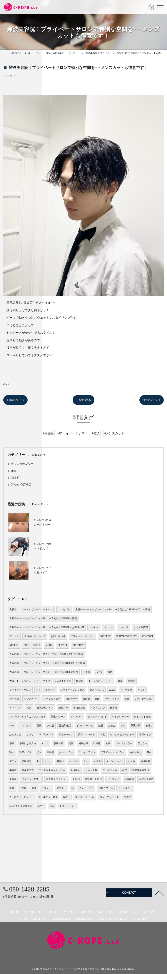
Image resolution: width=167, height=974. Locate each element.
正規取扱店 (65, 725)
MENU (49, 645)
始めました (15, 734)
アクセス (14, 636)
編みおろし (136, 752)
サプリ (30, 734)
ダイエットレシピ (97, 716)
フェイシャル (109, 770)
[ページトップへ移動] (159, 892)
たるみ (111, 725)
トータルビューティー (100, 681)
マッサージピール (84, 797)
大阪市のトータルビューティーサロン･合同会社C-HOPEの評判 (43, 618)
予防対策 (135, 725)
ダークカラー (66, 752)
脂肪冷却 (58, 743)
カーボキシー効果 (48, 797)
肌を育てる (28, 770)
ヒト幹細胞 (126, 690)
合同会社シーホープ (35, 636)
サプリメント (46, 734)
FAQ (25, 645)
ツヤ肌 (50, 725)
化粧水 (76, 779)
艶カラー (142, 743)
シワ (123, 725)
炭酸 (70, 743)
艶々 (11, 752)
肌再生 (127, 797)
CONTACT (147, 636)
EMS (11, 725)
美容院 (131, 681)
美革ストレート (86, 734)
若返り (149, 725)
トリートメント (68, 806)
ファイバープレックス (72, 690)
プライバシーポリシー (82, 636)
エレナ (47, 761)
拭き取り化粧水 (93, 779)
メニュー (109, 627)
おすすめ (14, 699)
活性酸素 (145, 761)
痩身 (126, 699)
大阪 (110, 672)
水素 (102, 734)
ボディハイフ (112, 699)
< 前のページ (15, 400)
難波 (120, 681)
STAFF (36, 645)
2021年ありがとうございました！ (27, 716)
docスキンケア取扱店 (20, 806)
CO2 (52, 806)
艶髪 (100, 725)
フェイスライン (86, 752)
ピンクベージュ (84, 725)
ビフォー (46, 788)
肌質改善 (129, 779)
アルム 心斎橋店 (21, 484)
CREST (15, 477)
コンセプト (64, 609)
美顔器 (60, 761)
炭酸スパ (63, 708)
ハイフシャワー (120, 716)
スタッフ (123, 627)
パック (141, 690)
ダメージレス (97, 690)
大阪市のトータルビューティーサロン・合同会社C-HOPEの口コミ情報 (47, 663)
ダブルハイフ (65, 734)
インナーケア (86, 788)
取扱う (66, 797)
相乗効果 (83, 743)
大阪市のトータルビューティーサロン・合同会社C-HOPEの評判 (43, 672)
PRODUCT (78, 645)
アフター (61, 788)
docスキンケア (63, 681)
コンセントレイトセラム (52, 770)
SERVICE (63, 645)
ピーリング (113, 779)
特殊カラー (72, 699)
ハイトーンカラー (45, 690)
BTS (97, 699)
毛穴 (124, 770)
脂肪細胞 (26, 761)
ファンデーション (144, 699)
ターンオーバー (114, 761)
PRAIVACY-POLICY (126, 636)
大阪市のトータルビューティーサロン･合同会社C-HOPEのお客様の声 (46, 627)
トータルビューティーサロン (37, 609)
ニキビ (41, 806)
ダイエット (76, 716)
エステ (44, 743)
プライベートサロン (20, 690)
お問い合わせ (58, 636)
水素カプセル (106, 788)
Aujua (112, 690)
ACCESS (13, 645)
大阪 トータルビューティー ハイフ (29, 681)
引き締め (75, 770)
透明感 (50, 752)
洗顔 (11, 788)
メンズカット (31, 699)
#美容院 (48, 433)
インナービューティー (122, 734)
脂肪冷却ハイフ (45, 708)
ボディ (13, 761)
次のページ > (151, 400)
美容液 (13, 770)
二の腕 (23, 788)
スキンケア (26, 725)
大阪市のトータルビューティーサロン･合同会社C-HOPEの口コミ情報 (112, 609)
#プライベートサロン (72, 433)
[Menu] (160, 7)
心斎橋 (86, 672)
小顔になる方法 (27, 743)
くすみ (97, 761)
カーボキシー (125, 788)
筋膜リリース (58, 716)
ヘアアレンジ (97, 708)
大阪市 (13, 609)
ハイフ (99, 672)
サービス (94, 627)
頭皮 (34, 788)
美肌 (39, 725)
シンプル (73, 761)
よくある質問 (141, 627)
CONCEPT (105, 636)
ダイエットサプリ (31, 779)
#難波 (96, 433)
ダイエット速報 (142, 716)
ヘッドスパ (15, 708)
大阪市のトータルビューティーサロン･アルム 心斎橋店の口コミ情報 (46, 654)
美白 (149, 752)
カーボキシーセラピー (21, 797)
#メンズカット (114, 433)
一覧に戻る (83, 400)
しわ (86, 761)
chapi (6, 384)
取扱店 (79, 681)
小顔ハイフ (145, 734)
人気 (29, 708)
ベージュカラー (124, 743)
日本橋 (113, 708)
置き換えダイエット (57, 779)
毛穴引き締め (146, 779)
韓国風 (86, 699)
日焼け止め (79, 708)
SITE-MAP (141, 918)
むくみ (131, 761)
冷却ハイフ (25, 752)
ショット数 (91, 770)
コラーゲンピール (109, 797)
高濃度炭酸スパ (140, 770)
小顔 (11, 743)
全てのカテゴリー (22, 463)
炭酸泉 (13, 779)
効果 (108, 743)
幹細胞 (96, 743)
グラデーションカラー (112, 752)
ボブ (39, 752)
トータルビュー (52, 699)
